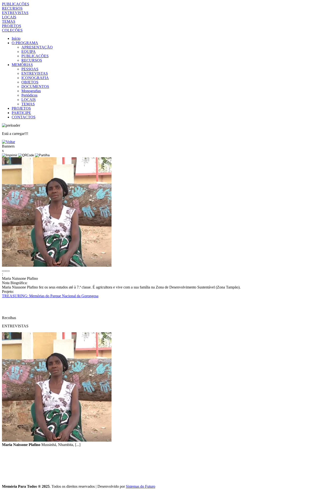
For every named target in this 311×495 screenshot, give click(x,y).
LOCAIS (9, 17)
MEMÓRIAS (22, 65)
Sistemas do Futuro (140, 486)
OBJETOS (29, 82)
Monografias (31, 91)
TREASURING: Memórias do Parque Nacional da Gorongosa (50, 296)
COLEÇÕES (12, 30)
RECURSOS (12, 8)
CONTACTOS (23, 117)
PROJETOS (11, 26)
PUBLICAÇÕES (15, 4)
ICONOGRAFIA (35, 78)
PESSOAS (29, 69)
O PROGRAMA (25, 43)
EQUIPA (28, 52)
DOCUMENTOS (35, 86)
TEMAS (8, 21)
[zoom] (57, 265)
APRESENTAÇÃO (37, 47)
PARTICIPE (21, 113)
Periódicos (29, 95)
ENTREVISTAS (15, 13)
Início (16, 38)
